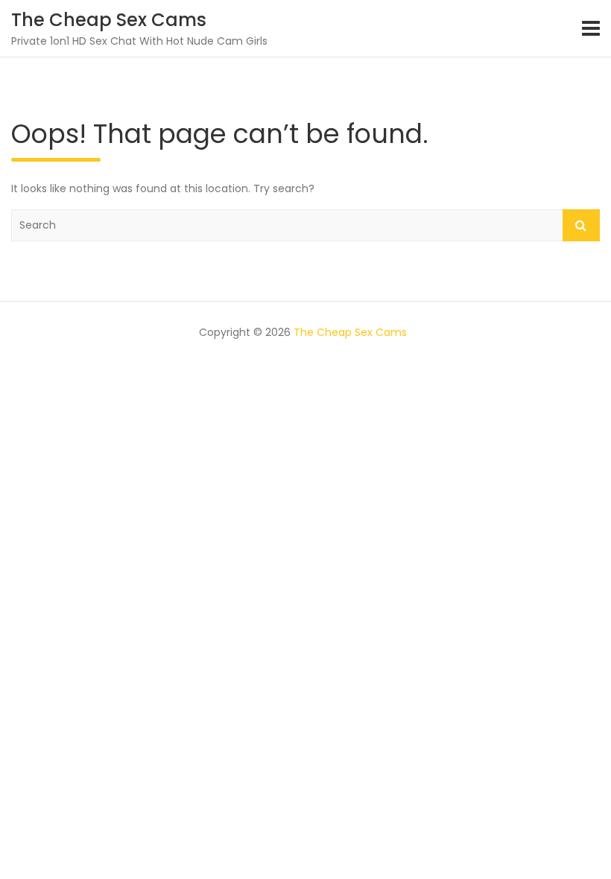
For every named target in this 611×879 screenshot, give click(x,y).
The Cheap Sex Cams (108, 19)
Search (581, 225)
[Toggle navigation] (591, 28)
